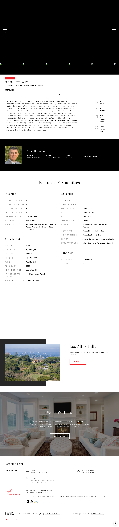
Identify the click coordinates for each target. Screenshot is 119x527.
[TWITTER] (16, 519)
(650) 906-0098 (33, 157)
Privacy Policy (97, 514)
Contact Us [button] (59, 436)
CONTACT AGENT (91, 157)
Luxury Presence (52, 514)
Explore (78, 362)
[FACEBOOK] (6, 519)
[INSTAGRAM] (11, 519)
